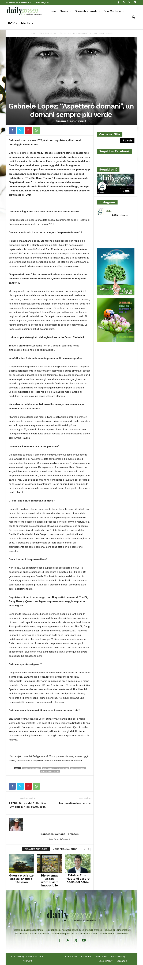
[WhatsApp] (36, 130)
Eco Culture (112, 11)
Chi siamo (86, 956)
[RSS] (124, 2)
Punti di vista (50, 33)
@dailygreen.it (110, 210)
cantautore (48, 768)
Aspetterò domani (31, 768)
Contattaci (121, 960)
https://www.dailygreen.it (59, 839)
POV (11, 23)
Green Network (85, 11)
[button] (132, 17)
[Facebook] (118, 2)
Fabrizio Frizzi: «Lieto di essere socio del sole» (78, 879)
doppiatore (62, 768)
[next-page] (89, 849)
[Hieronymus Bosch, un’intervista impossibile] (49, 863)
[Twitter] (129, 2)
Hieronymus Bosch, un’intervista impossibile (49, 880)
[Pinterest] (28, 130)
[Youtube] (135, 2)
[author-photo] (50, 824)
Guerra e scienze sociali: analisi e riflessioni (21, 879)
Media (25, 23)
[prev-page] (84, 849)
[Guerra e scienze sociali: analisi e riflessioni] (21, 863)
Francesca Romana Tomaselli (71, 120)
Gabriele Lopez (77, 768)
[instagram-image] (103, 226)
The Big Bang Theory (50, 771)
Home (51, 11)
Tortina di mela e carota (75, 803)
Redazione (101, 956)
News (64, 11)
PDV (40, 33)
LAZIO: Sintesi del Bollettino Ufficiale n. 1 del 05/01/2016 (27, 804)
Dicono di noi (70, 956)
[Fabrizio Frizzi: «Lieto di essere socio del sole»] (78, 863)
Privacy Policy (118, 956)
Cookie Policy (105, 960)
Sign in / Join (42, 2)
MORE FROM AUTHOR (64, 849)
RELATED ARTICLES (36, 849)
